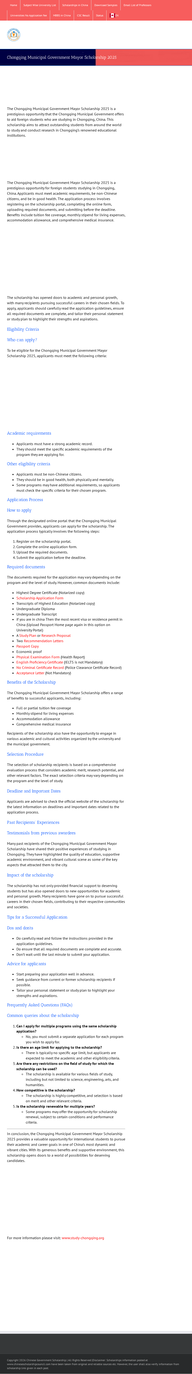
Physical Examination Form (38, 657)
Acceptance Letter (30, 673)
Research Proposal (56, 635)
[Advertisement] (66, 86)
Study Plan (27, 635)
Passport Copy (27, 646)
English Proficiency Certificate (39, 662)
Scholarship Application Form (39, 598)
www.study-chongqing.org (83, 1237)
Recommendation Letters (43, 640)
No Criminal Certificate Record (40, 667)
